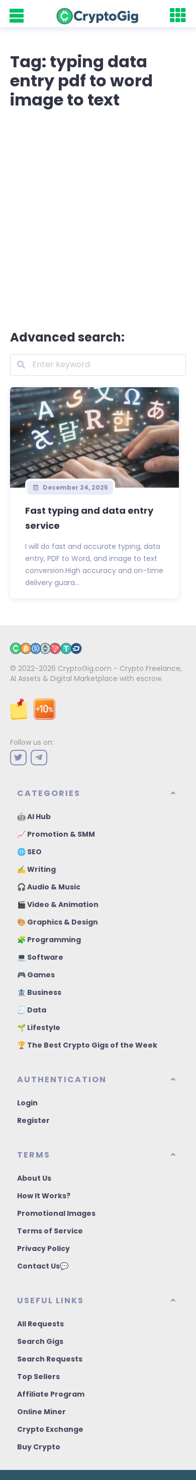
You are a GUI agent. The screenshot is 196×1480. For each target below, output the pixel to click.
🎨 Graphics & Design (57, 922)
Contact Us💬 (42, 1266)
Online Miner (41, 1412)
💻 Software (40, 957)
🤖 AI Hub (34, 817)
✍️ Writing (36, 869)
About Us (34, 1178)
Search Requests (49, 1359)
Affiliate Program (50, 1394)
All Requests (40, 1324)
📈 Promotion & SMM (56, 834)
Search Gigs (40, 1341)
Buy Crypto (38, 1447)
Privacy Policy (43, 1248)
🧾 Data (31, 1010)
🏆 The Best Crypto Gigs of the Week (87, 1045)
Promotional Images (56, 1213)
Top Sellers (38, 1377)
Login (27, 1103)
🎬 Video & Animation (58, 904)
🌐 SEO (29, 852)
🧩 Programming (49, 940)
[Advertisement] (98, 217)
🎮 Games (36, 975)
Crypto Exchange (50, 1429)
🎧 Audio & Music (48, 887)
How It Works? (43, 1196)
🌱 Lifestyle (38, 1027)
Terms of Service (50, 1231)
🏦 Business (39, 992)
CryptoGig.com (85, 668)
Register (33, 1120)
